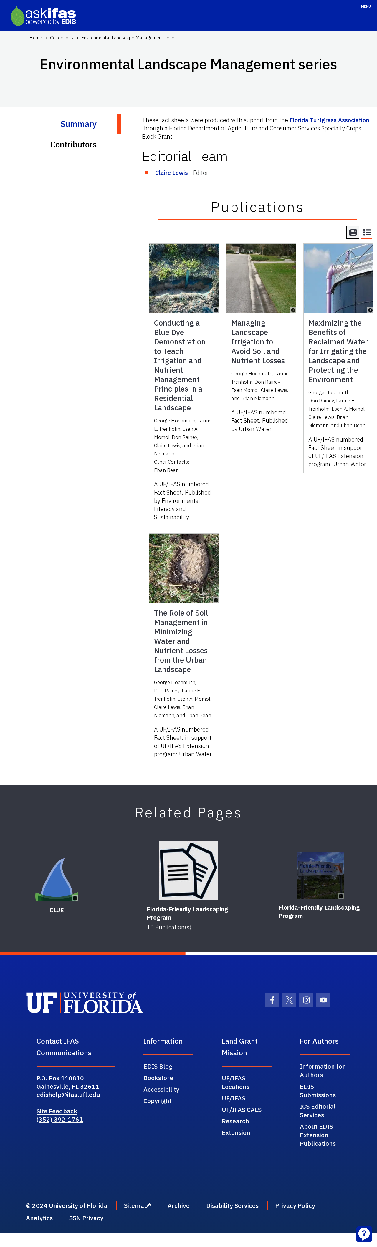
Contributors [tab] (73, 144)
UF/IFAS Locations (235, 1082)
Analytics (39, 1218)
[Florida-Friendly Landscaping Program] (188, 870)
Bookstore (158, 1078)
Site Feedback (57, 1111)
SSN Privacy (86, 1218)
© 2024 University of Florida (67, 1205)
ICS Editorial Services (318, 1110)
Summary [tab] (78, 123)
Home (35, 38)
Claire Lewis (171, 173)
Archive (179, 1205)
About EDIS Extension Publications (318, 1134)
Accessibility (161, 1089)
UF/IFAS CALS (242, 1109)
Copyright (157, 1101)
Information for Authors (322, 1070)
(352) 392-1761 (60, 1119)
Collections (61, 38)
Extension (236, 1132)
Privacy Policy (295, 1205)
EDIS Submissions (318, 1090)
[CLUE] (56, 879)
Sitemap (136, 1205)
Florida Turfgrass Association (329, 120)
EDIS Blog (157, 1066)
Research (235, 1121)
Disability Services (232, 1205)
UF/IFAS (233, 1098)
